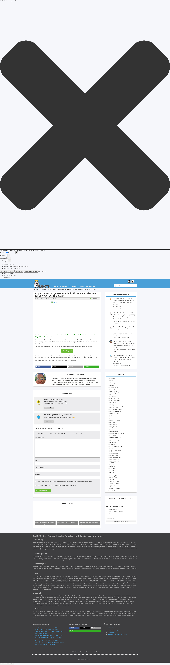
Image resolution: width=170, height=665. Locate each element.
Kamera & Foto (113, 431)
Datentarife (112, 402)
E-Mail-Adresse (40, 467)
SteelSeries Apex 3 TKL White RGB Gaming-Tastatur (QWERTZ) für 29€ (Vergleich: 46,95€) (124, 315)
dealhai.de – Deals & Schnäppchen (117, 634)
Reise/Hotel (112, 468)
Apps (110, 382)
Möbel (111, 452)
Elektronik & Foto (114, 413)
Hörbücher (112, 430)
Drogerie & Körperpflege (116, 406)
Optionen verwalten (9, 263)
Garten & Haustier (114, 420)
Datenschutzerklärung (10, 275)
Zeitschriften (113, 490)
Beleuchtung (113, 391)
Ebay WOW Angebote (115, 409)
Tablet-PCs (112, 479)
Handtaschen (113, 424)
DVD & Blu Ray (113, 407)
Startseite (36, 289)
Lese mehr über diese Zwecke (12, 268)
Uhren (111, 487)
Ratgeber (73, 286)
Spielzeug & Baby (114, 476)
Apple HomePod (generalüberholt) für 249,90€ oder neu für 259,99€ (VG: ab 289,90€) (65, 294)
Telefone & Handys (114, 483)
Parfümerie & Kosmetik (116, 457)
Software (111, 474)
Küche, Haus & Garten (115, 441)
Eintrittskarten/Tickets (115, 411)
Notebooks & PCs (114, 455)
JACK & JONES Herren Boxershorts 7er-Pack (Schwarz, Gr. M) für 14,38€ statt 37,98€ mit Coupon (124, 343)
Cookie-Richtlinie (8, 273)
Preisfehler (112, 463)
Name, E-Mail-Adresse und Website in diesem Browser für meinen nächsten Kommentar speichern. (64, 481)
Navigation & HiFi (114, 453)
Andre (47, 298)
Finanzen (112, 419)
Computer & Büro (114, 398)
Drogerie (111, 404)
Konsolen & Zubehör (115, 437)
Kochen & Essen (113, 435)
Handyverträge (113, 426)
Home (56, 286)
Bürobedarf (112, 396)
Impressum (7, 277)
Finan (111, 417)
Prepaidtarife (113, 465)
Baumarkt (112, 385)
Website (37, 474)
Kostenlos (112, 439)
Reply (46, 408)
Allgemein (43, 289)
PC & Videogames (114, 459)
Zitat (51, 408)
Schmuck (112, 470)
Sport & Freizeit (113, 477)
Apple (111, 380)
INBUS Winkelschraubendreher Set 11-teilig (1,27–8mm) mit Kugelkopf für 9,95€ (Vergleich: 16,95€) (89, 524)
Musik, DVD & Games (115, 450)
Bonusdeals (64, 286)
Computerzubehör (114, 400)
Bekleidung (112, 389)
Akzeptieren (4, 271)
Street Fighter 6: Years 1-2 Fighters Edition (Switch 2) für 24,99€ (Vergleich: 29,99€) (67, 524)
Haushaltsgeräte (114, 428)
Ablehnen (11, 271)
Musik (111, 448)
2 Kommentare (95, 298)
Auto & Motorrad (114, 384)
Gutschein (112, 422)
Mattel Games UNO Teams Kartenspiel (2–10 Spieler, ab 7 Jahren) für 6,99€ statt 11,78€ (44, 524)
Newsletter (111, 632)
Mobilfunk (112, 444)
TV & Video (112, 485)
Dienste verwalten (9, 264)
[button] (85, 126)
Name (37, 460)
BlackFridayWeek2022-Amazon (118, 393)
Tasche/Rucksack (114, 481)
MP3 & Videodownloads (116, 446)
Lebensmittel (113, 442)
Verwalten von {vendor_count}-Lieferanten (16, 266)
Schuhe (111, 472)
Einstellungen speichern (31, 271)
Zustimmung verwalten (7, 664)
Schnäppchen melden (87, 286)
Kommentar (39, 437)
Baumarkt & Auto (114, 387)
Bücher (111, 395)
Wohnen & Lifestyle (115, 488)
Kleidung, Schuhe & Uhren (116, 433)
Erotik (111, 415)
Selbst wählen (19, 271)
